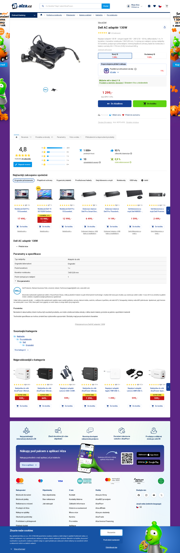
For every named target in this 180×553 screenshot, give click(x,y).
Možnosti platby (22, 499)
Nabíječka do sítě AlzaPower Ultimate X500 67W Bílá (22, 389)
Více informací (19, 549)
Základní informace (77, 504)
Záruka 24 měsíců (105, 122)
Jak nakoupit (47, 504)
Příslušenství (70, 15)
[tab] (16, 137)
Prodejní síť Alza (22, 508)
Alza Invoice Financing (105, 521)
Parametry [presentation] (61, 137)
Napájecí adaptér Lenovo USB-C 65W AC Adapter (67, 389)
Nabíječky (99, 15)
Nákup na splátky (22, 512)
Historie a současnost (78, 508)
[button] (134, 72)
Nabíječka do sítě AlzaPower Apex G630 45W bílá (157, 389)
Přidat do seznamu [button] (132, 115)
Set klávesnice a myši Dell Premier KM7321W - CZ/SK (157, 210)
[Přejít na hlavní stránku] (22, 6)
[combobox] (71, 6)
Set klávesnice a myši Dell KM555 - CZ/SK (134, 210)
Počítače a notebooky (54, 15)
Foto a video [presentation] (75, 137)
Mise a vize (73, 512)
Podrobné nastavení (111, 540)
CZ (141, 507)
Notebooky (22, 231)
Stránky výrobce (132, 122)
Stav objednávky (48, 495)
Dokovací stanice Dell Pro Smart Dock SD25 (90, 210)
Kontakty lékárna (75, 499)
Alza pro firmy (101, 495)
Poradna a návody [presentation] (44, 137)
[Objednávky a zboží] (149, 6)
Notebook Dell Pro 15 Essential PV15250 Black (67, 210)
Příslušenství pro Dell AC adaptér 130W (90, 324)
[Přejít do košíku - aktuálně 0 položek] (166, 6)
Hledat (105, 6)
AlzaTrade (100, 517)
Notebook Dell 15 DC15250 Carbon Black (44, 210)
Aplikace (72, 526)
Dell (24, 342)
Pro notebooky (112, 15)
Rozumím (111, 532)
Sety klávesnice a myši (134, 232)
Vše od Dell (102, 23)
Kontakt (72, 495)
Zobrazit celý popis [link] (105, 50)
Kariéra (72, 517)
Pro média (73, 521)
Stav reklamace (48, 499)
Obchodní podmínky (24, 517)
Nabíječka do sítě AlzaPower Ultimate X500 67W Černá (44, 389)
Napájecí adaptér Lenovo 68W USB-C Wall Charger (134, 389)
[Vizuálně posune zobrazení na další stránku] (168, 210)
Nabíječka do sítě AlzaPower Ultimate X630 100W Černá (89, 389)
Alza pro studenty (102, 512)
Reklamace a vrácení (24, 504)
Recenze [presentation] (26, 137)
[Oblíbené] (154, 6)
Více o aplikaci (28, 465)
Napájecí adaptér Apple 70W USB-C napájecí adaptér (112, 389)
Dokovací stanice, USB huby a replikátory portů (89, 232)
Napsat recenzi (24, 164)
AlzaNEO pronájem (103, 499)
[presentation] (16, 137)
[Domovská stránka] (41, 15)
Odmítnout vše (111, 547)
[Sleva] (38, 188)
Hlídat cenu (116, 115)
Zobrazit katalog (18, 15)
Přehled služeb (22, 526)
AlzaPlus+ (100, 504)
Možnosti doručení (23, 495)
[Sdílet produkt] (165, 27)
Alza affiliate (100, 508)
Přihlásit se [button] (135, 7)
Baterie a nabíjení (85, 15)
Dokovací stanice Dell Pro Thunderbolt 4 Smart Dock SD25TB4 (112, 210)
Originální (30, 345)
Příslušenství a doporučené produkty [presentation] (99, 137)
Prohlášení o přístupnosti (26, 521)
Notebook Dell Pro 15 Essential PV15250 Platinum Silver (22, 210)
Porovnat (104, 115)
